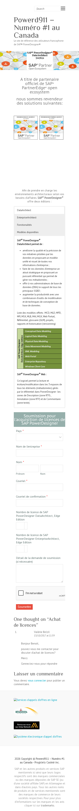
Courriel (20, 481)
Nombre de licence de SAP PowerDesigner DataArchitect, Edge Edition (38, 515)
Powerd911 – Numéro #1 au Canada (37, 27)
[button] (25, 524)
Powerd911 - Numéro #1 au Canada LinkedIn (39, 752)
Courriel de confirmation (31, 496)
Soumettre (24, 606)
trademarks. (48, 805)
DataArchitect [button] (24, 210)
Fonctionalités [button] (24, 224)
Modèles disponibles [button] (28, 232)
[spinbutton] (21, 526)
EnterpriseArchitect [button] (26, 217)
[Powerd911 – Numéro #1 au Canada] (39, 52)
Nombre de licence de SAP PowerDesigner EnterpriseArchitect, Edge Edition (38, 538)
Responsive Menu (63, 8)
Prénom (20, 473)
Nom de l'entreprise (28, 446)
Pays (19, 431)
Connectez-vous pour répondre (39, 663)
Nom (19, 462)
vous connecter (37, 680)
